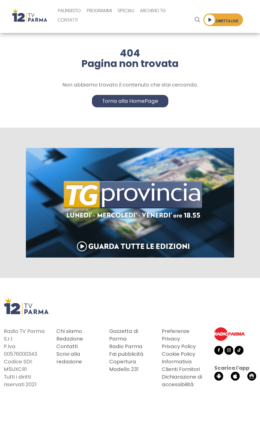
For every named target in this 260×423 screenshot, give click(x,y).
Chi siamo (69, 331)
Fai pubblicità (126, 354)
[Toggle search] (197, 19)
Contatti (67, 20)
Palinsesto (69, 10)
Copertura (122, 361)
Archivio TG (153, 10)
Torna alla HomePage (130, 101)
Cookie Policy (178, 354)
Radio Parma (125, 346)
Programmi (99, 10)
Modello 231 (124, 369)
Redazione (69, 338)
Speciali (126, 10)
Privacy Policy (179, 346)
